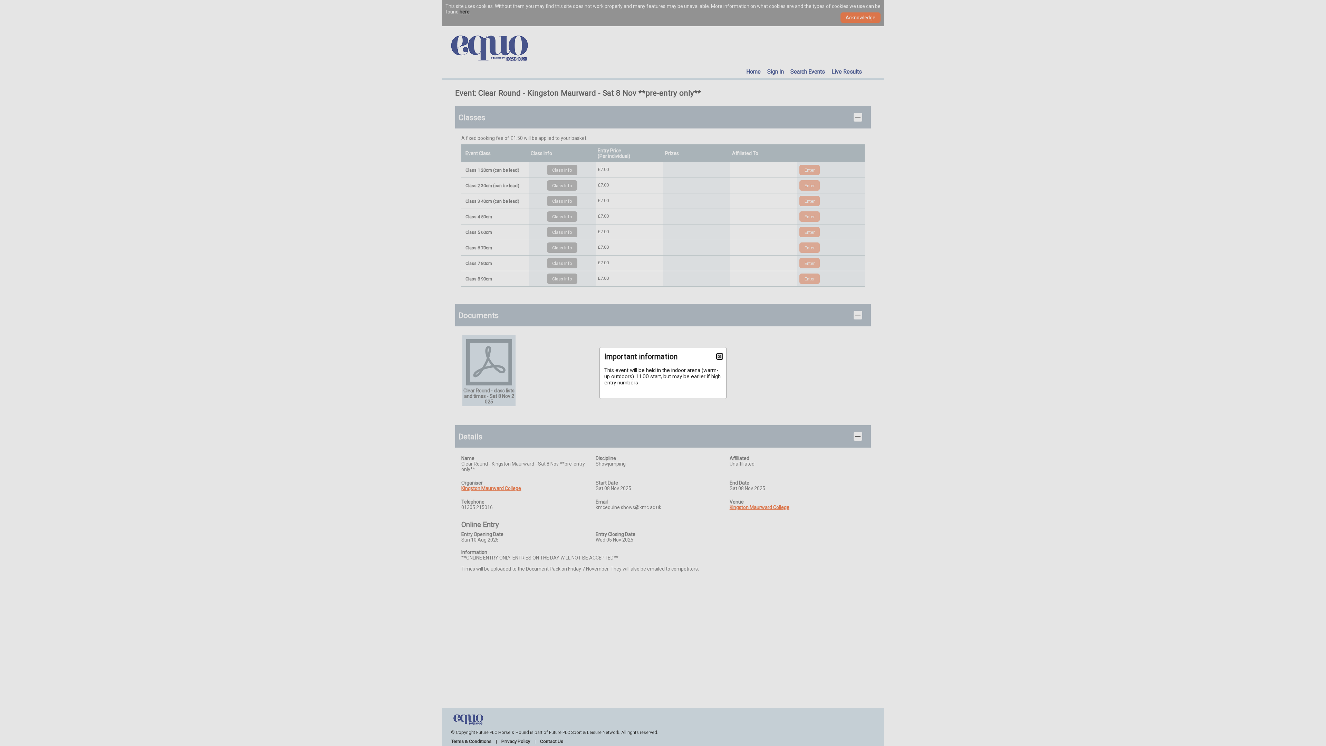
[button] (719, 356)
